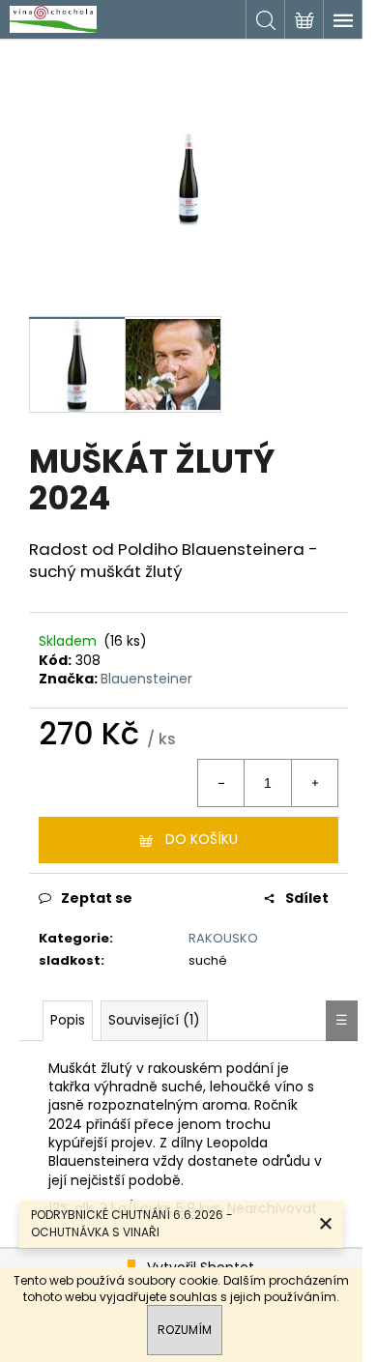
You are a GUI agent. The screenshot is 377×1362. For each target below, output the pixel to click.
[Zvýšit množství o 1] (314, 783)
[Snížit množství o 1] (221, 783)
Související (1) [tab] (154, 1019)
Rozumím (185, 1329)
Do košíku (201, 839)
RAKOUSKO (223, 938)
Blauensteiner (146, 678)
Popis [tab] (67, 1019)
